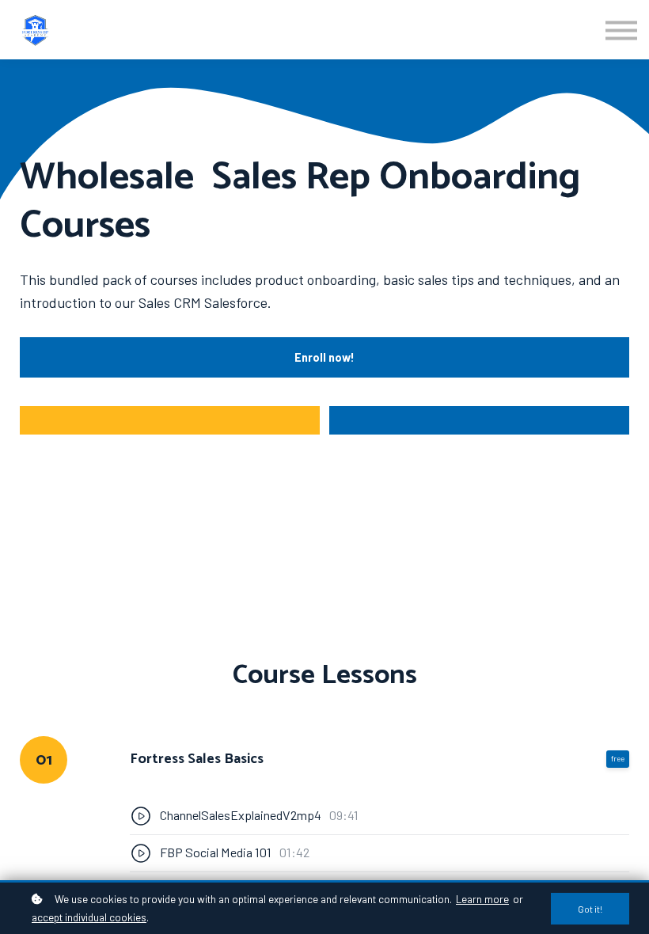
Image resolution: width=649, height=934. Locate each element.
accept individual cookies (89, 917)
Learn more (482, 899)
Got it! (590, 908)
